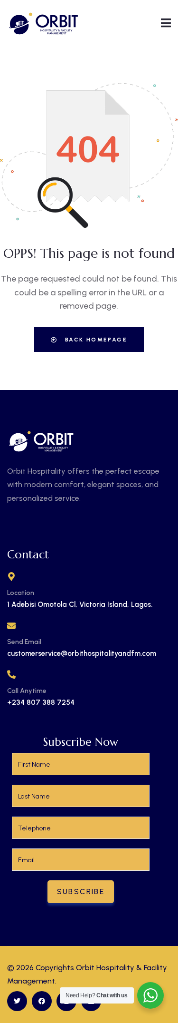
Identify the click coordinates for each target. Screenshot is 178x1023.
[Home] (44, 23)
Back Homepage (94, 339)
